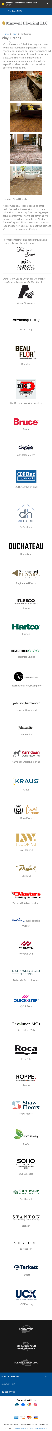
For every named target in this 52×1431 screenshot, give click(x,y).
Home (6, 34)
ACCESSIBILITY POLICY (38, 1428)
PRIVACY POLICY (21, 1428)
